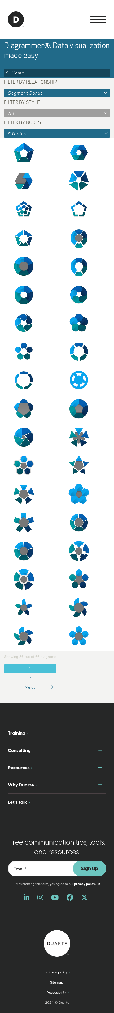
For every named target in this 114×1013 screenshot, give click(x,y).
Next (30, 687)
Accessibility (56, 992)
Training (16, 733)
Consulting (19, 750)
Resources (19, 767)
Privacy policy (56, 972)
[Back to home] (57, 943)
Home (18, 72)
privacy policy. (87, 884)
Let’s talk (17, 802)
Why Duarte (21, 785)
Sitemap (56, 982)
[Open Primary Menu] (98, 19)
